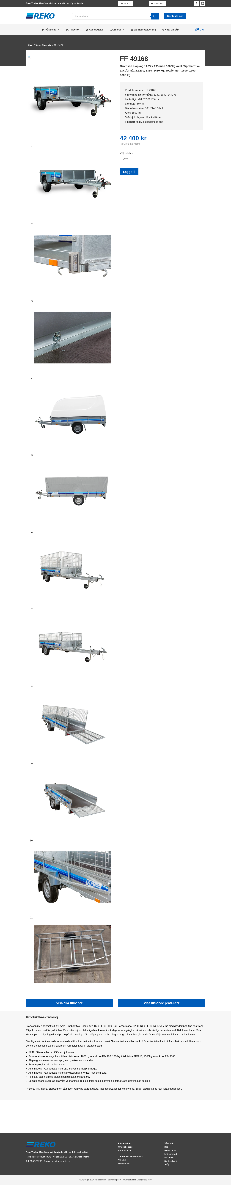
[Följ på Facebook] (196, 3)
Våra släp (49, 29)
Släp (37, 45)
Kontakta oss (175, 16)
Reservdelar (94, 29)
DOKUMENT (157, 3)
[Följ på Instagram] (202, 3)
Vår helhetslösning (143, 29)
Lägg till (129, 172)
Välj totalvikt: (127, 153)
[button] (29, 57)
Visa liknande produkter (161, 1003)
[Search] (155, 16)
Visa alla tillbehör (69, 1003)
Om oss (115, 29)
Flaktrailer (47, 45)
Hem (30, 45)
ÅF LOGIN (125, 3)
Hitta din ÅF (170, 29)
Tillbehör (73, 29)
